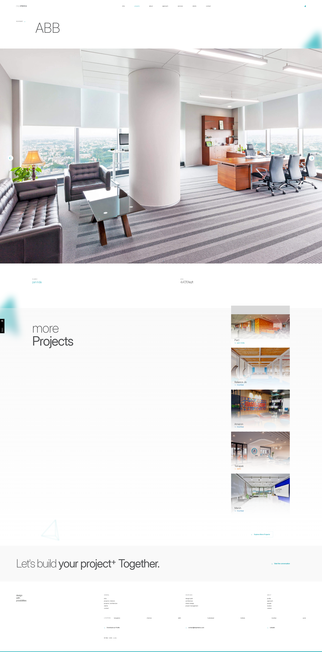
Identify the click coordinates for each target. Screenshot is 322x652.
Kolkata (243, 618)
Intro (105, 598)
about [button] (151, 6)
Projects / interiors (109, 601)
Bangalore (117, 618)
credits (115, 638)
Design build (189, 598)
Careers (269, 608)
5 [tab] (166, 261)
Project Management (192, 606)
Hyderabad (211, 618)
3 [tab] (161, 261)
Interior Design (190, 603)
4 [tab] (163, 261)
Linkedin (272, 627)
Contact (106, 608)
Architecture (189, 601)
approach (165, 6)
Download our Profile (113, 627)
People (269, 603)
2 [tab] (158, 261)
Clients (106, 606)
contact (208, 6)
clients (194, 6)
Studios (269, 606)
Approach (270, 601)
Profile (269, 598)
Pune (304, 618)
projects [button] (137, 6)
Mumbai (274, 618)
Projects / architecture (110, 603)
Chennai (149, 618)
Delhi (179, 618)
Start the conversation (282, 564)
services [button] (180, 6)
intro (123, 6)
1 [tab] (156, 261)
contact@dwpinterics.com (196, 627)
